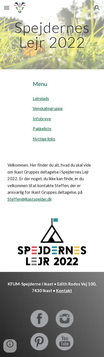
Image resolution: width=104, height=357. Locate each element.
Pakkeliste (42, 128)
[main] (52, 35)
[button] (6, 7)
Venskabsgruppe (48, 108)
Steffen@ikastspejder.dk (29, 199)
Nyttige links (44, 139)
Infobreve (42, 118)
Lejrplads (41, 98)
